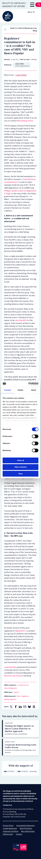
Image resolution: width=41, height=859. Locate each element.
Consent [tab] (7, 390)
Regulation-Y (20, 630)
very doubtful (21, 320)
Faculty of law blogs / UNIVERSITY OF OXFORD (14, 5)
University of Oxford (10, 831)
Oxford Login (8, 834)
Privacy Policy (8, 825)
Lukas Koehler (10, 667)
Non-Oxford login (28, 831)
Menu (30, 12)
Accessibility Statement (25, 825)
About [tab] (33, 390)
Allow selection (20, 467)
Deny (20, 474)
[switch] (35, 436)
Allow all (20, 460)
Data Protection (26, 828)
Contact (19, 834)
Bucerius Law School (13, 675)
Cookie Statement (10, 828)
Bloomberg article (25, 120)
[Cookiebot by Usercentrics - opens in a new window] (28, 383)
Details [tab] (20, 390)
